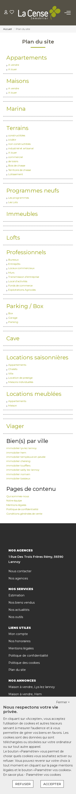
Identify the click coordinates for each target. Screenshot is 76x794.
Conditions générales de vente (24, 513)
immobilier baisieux (18, 478)
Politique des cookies (24, 663)
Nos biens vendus (21, 602)
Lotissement (15, 174)
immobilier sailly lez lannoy (22, 469)
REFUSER (23, 784)
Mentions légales (16, 505)
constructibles (16, 135)
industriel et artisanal (21, 148)
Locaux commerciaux (21, 268)
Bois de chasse (16, 165)
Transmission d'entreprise (23, 276)
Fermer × (63, 702)
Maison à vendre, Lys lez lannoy (31, 687)
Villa (10, 373)
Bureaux (13, 259)
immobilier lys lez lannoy (21, 448)
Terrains (17, 128)
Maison (12, 405)
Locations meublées (33, 394)
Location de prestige (20, 377)
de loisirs (13, 161)
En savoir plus (13, 775)
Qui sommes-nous (17, 496)
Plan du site (17, 670)
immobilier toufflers (18, 465)
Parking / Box (24, 306)
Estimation (16, 595)
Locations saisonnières (37, 357)
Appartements (26, 57)
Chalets (12, 369)
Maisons (17, 81)
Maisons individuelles (20, 382)
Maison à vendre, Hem (25, 694)
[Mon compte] (6, 12)
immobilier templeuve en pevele (25, 456)
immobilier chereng (18, 461)
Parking (13, 322)
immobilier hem (16, 452)
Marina (16, 108)
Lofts (13, 237)
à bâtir (12, 139)
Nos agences (18, 578)
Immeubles (22, 214)
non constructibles (19, 143)
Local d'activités (17, 281)
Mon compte (18, 634)
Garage (12, 317)
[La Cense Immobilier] (39, 12)
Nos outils (15, 617)
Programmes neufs (32, 190)
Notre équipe (14, 500)
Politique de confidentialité (22, 509)
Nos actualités (18, 610)
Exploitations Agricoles (22, 289)
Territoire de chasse (19, 170)
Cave (12, 338)
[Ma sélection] (12, 12)
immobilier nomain (18, 474)
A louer (12, 69)
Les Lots (13, 202)
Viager (15, 426)
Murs (11, 272)
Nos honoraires (19, 641)
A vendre (13, 64)
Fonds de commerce (20, 285)
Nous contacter (19, 571)
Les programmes (18, 197)
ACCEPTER (52, 784)
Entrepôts (14, 263)
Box (10, 313)
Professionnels (26, 252)
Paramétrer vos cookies (43, 775)
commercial (15, 157)
